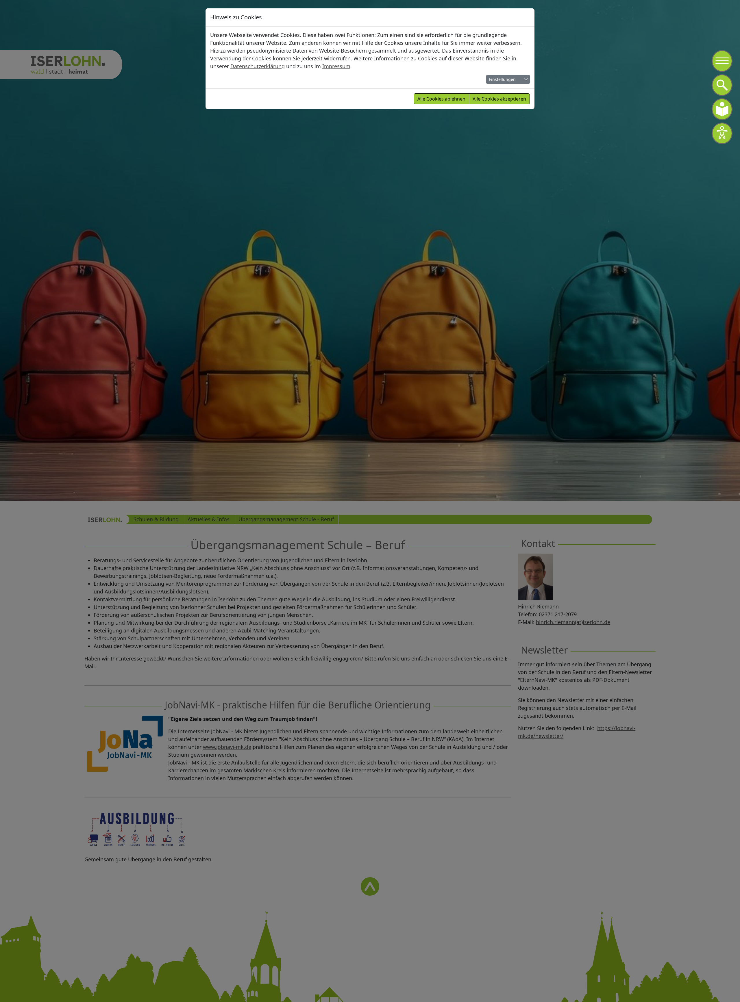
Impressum (336, 66)
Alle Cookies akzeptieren (499, 99)
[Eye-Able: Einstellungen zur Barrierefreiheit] (722, 133)
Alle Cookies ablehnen (441, 99)
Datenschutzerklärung (257, 66)
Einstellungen (502, 79)
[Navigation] (722, 61)
